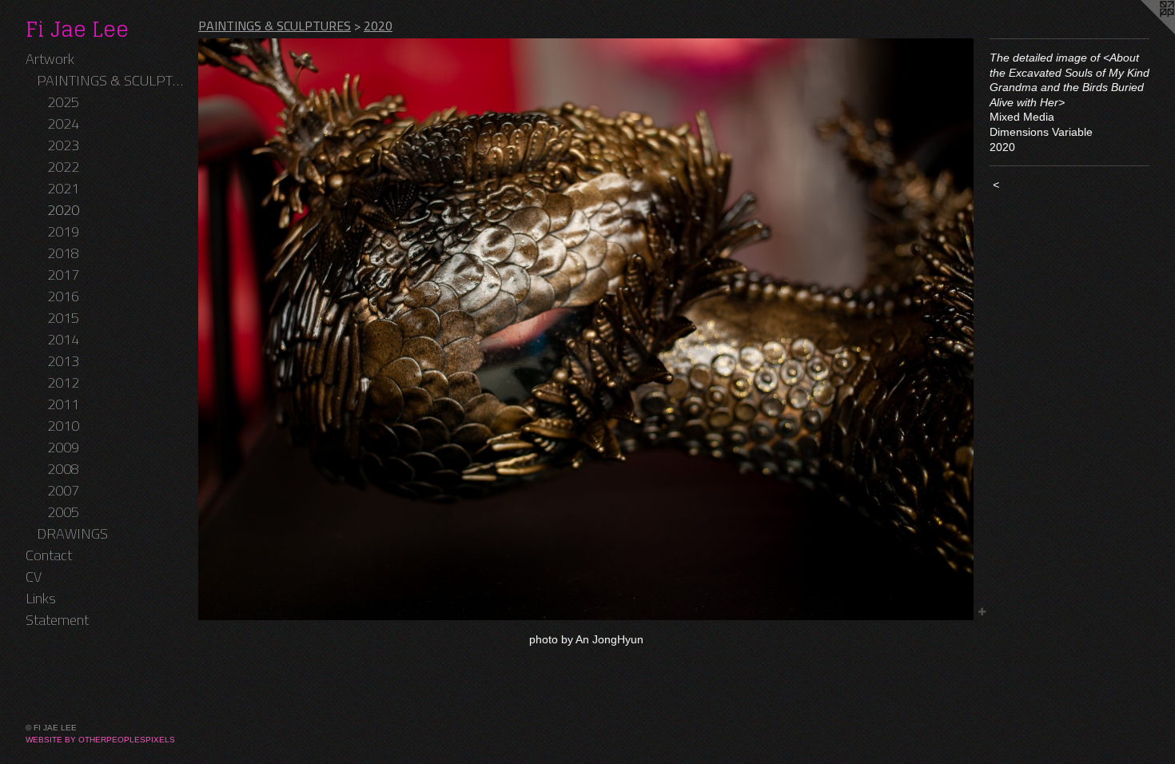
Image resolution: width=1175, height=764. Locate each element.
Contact (49, 555)
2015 (63, 317)
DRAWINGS (72, 533)
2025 (63, 102)
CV (34, 576)
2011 (63, 404)
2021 (63, 188)
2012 (63, 382)
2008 (63, 468)
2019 (63, 231)
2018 (63, 253)
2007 (63, 490)
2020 (63, 210)
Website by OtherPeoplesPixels (100, 739)
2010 (63, 425)
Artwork (50, 59)
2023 (63, 145)
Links (41, 598)
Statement (57, 620)
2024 (63, 123)
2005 (63, 512)
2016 (63, 296)
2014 (63, 339)
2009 (63, 447)
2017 (63, 274)
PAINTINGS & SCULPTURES (111, 80)
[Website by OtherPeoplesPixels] (1143, 32)
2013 (63, 361)
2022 (63, 166)
